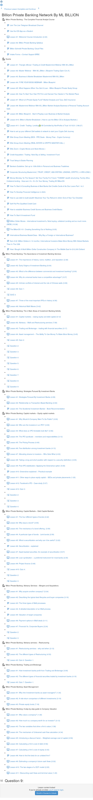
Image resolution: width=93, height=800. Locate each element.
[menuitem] (1, 5)
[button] (1, 2)
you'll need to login (56, 790)
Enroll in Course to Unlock (46, 793)
